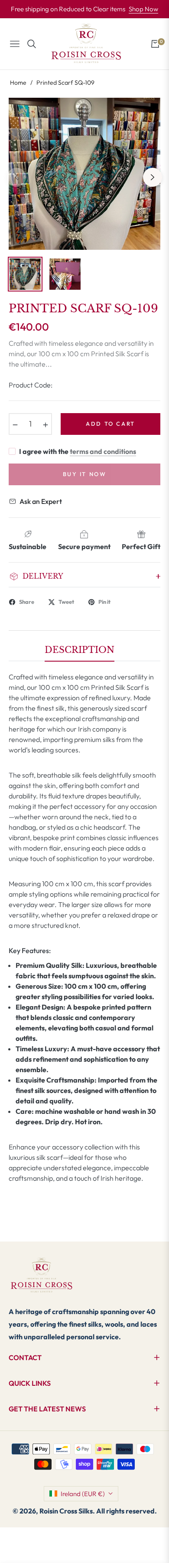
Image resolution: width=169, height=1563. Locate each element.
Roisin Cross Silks (66, 1511)
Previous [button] (16, 177)
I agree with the (77, 451)
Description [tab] (79, 650)
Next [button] (152, 177)
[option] (84, 174)
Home (18, 82)
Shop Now (143, 9)
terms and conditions (103, 451)
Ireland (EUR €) (83, 1494)
